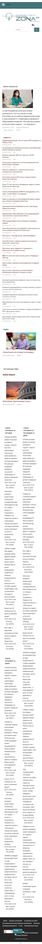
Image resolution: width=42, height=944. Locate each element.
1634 (14, 196)
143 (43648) (10, 649)
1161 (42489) (28, 629)
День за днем (8, 130)
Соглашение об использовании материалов (17, 923)
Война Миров (9, 375)
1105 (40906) (28, 902)
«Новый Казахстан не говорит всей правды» (18, 352)
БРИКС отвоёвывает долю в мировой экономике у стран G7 (29, 889)
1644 (14, 218)
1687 (14, 225)
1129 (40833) (28, 649)
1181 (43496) (28, 547)
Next (36, 341)
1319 (14, 306)
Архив (5, 920)
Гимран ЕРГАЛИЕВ (22, 127)
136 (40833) (10, 794)
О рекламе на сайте (31, 920)
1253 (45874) (28, 490)
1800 (14, 174)
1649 (14, 284)
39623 (19, 355)
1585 (14, 245)
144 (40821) (10, 604)
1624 (14, 210)
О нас (21, 925)
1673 (14, 238)
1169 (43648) (28, 572)
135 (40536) (10, 909)
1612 (14, 232)
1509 (14, 267)
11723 (18, 130)
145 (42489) (10, 545)
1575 (14, 144)
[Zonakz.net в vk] (30, 26)
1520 (14, 299)
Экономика (9, 646)
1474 (14, 260)
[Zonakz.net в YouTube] (21, 26)
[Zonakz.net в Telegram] (24, 26)
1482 (14, 321)
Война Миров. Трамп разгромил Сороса (16, 401)
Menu (8, 4)
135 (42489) (10, 852)
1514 (14, 291)
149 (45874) (10, 718)
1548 (14, 274)
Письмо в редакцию (15, 920)
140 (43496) (10, 775)
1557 (14, 188)
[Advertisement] (21, 56)
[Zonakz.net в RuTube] (33, 26)
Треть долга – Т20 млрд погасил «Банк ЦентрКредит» (19, 235)
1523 (14, 166)
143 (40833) (10, 624)
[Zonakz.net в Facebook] (19, 26)
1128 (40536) (28, 706)
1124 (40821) (28, 765)
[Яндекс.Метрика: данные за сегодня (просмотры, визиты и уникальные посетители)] (21, 935)
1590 (14, 159)
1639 (14, 252)
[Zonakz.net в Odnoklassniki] (27, 26)
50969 (19, 404)
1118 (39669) (28, 880)
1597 (14, 181)
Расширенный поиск (31, 925)
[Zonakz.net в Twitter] (16, 26)
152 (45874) (10, 487)
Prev (5, 341)
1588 (14, 313)
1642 (14, 152)
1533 (14, 203)
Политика (9, 621)
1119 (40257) (28, 823)
